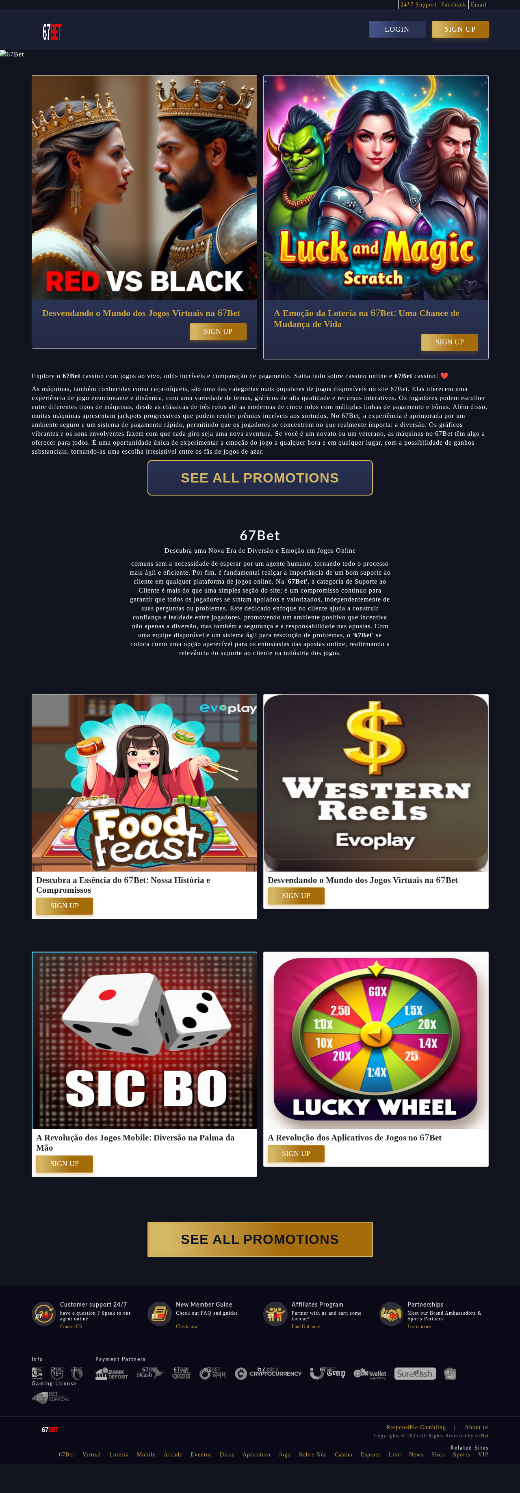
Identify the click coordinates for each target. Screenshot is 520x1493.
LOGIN (397, 29)
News (416, 1455)
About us (477, 1427)
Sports (461, 1455)
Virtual (91, 1455)
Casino (344, 1455)
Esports (371, 1455)
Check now (187, 1326)
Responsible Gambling (416, 1427)
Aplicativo (257, 1455)
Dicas (227, 1455)
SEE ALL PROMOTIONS (260, 477)
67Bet (482, 1436)
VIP (483, 1455)
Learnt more (419, 1326)
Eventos (201, 1455)
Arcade (173, 1455)
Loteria (119, 1455)
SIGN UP (460, 29)
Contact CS (71, 1326)
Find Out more (306, 1326)
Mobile (146, 1455)
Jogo (285, 1455)
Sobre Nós (313, 1455)
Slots (438, 1455)
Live (395, 1455)
